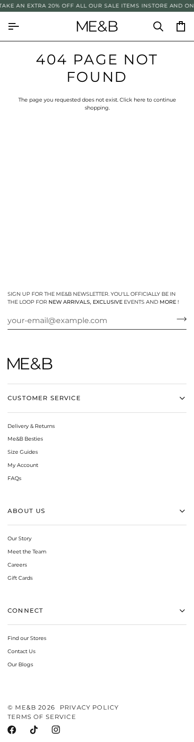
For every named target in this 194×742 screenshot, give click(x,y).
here (140, 99)
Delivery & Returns (31, 426)
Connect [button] (25, 610)
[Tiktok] (34, 730)
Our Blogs (20, 664)
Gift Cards (20, 578)
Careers (17, 564)
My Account (23, 465)
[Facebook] (12, 730)
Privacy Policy (89, 707)
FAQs (14, 478)
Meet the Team (27, 551)
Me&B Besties (25, 438)
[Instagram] (56, 730)
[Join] (178, 319)
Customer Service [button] (44, 398)
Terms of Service (42, 716)
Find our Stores (27, 638)
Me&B (25, 707)
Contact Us (21, 651)
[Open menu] (19, 26)
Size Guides (23, 452)
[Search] (152, 26)
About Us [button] (26, 510)
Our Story (20, 538)
